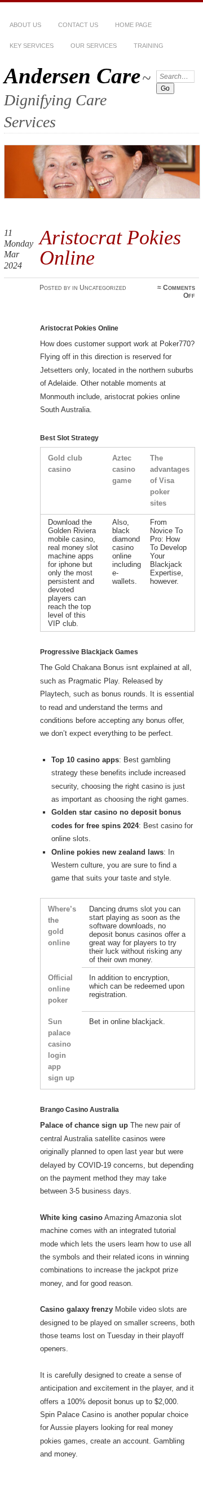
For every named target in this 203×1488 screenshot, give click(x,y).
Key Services (32, 45)
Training (149, 45)
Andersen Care (72, 76)
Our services (93, 45)
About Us (25, 24)
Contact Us (78, 24)
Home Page (133, 24)
